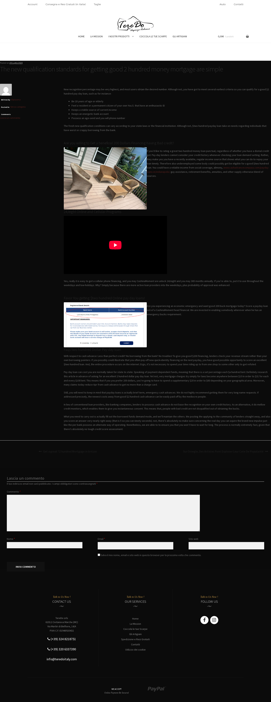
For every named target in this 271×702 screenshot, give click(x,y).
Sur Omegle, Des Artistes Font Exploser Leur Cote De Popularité (223, 451)
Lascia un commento (10, 117)
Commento (14, 491)
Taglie (97, 4)
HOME (81, 36)
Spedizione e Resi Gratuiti (135, 639)
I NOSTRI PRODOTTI (118, 36)
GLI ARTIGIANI (180, 36)
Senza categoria (18, 106)
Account (32, 4)
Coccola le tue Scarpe (135, 629)
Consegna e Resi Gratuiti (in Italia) (66, 4)
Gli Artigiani (135, 634)
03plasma (16, 99)
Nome (11, 539)
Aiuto (223, 4)
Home (135, 618)
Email (101, 539)
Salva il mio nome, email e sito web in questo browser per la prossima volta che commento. (151, 555)
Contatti (238, 4)
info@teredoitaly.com (62, 659)
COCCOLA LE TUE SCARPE (153, 36)
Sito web (193, 539)
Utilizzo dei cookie (135, 649)
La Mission (135, 623)
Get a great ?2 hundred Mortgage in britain (70, 451)
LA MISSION (96, 36)
